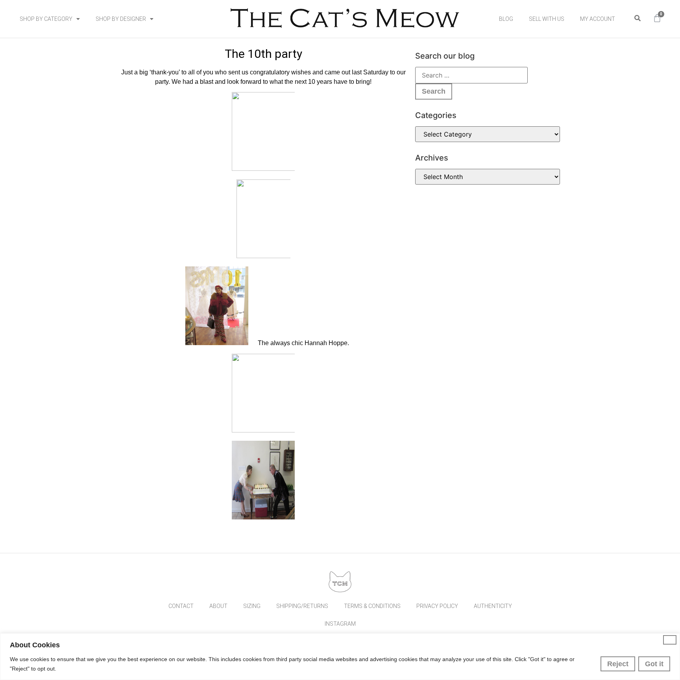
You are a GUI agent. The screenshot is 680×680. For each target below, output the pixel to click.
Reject (617, 664)
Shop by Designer (121, 19)
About (218, 606)
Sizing (252, 606)
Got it (654, 664)
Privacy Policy (437, 606)
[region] (340, 656)
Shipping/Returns (302, 606)
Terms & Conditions (372, 606)
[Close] (669, 640)
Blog (506, 19)
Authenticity (493, 606)
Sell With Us (546, 19)
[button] (637, 18)
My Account (597, 19)
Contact (181, 606)
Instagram (340, 624)
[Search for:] (471, 75)
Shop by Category (46, 19)
